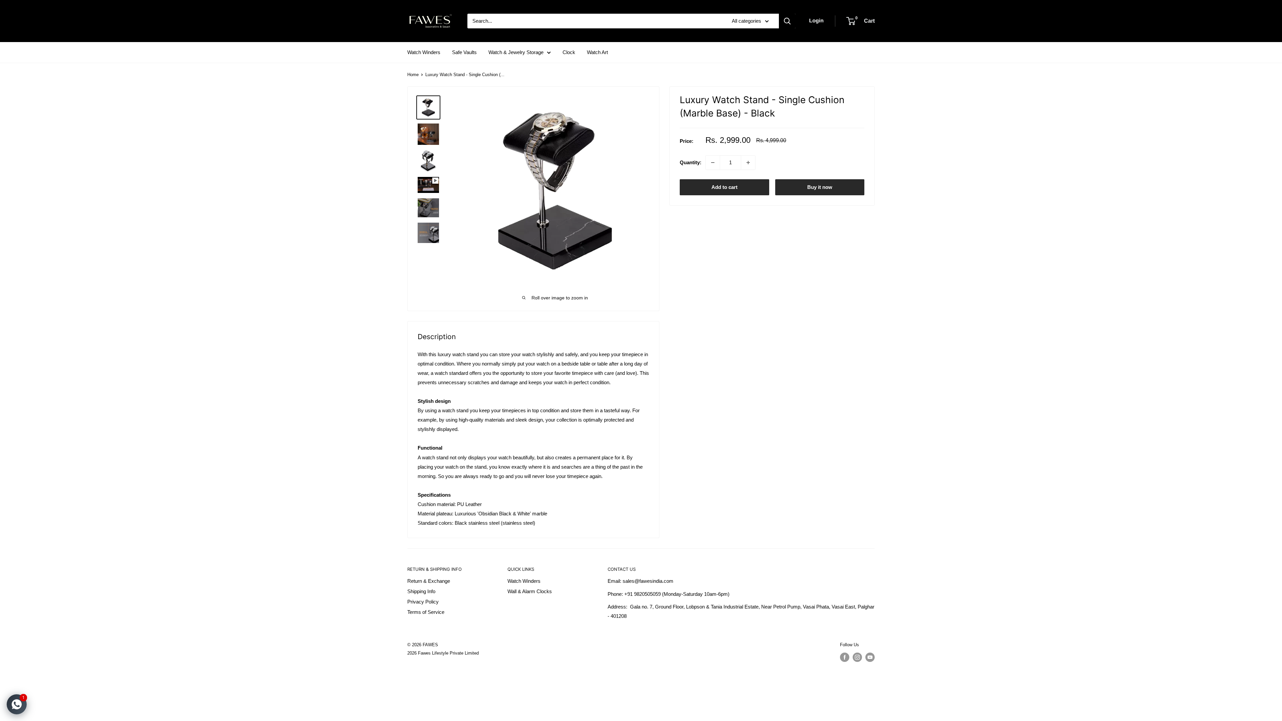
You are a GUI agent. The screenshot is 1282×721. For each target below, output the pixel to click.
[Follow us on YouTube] (870, 657)
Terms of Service (425, 612)
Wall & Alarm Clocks (529, 591)
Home (413, 74)
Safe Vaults (464, 52)
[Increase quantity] (748, 163)
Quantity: (690, 162)
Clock (569, 52)
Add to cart (724, 187)
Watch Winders (423, 52)
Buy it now (819, 187)
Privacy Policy (423, 602)
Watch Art (597, 52)
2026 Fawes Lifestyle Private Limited (443, 653)
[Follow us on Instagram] (857, 657)
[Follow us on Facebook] (844, 657)
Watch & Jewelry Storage (516, 52)
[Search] (787, 21)
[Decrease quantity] (713, 163)
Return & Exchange (428, 581)
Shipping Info (421, 591)
